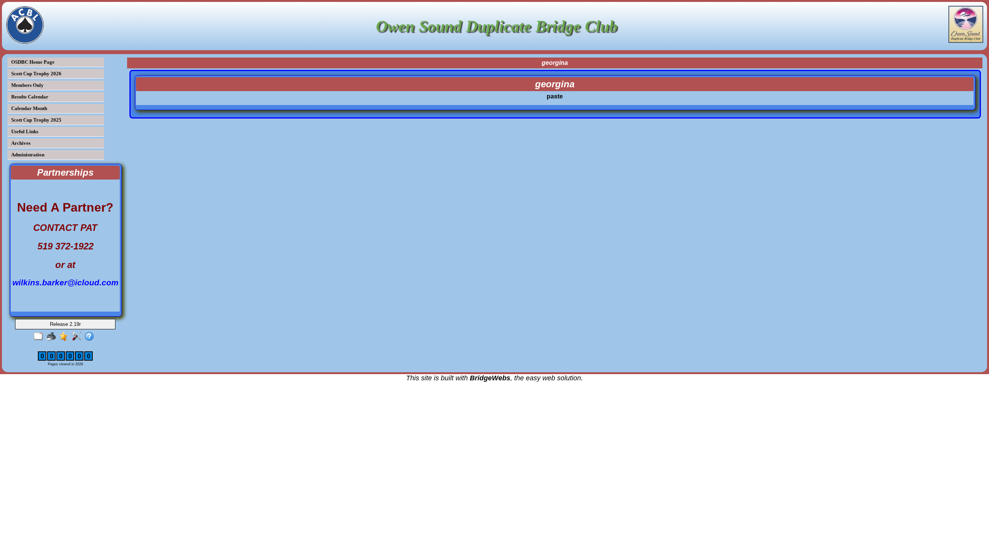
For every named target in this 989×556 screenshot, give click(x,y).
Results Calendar (29, 97)
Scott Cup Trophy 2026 (36, 73)
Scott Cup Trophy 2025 (36, 120)
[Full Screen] (40, 337)
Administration (27, 155)
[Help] (91, 337)
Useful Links (24, 131)
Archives (21, 143)
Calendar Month (29, 108)
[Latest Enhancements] (65, 337)
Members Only (27, 85)
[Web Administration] (78, 337)
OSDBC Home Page (32, 62)
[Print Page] (52, 337)
